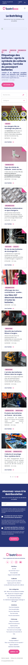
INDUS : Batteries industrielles (14, 595)
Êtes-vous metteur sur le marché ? (14, 642)
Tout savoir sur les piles (14, 627)
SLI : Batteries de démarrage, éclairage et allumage (14, 600)
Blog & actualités (14, 621)
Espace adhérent (14, 644)
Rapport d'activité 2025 (14, 575)
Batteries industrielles (14, 646)
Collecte (16, 246)
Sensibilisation (9, 164)
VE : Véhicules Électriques (14, 598)
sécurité (7, 123)
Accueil (14, 568)
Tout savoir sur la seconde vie (14, 632)
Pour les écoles (14, 613)
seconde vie (4, 51)
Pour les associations (14, 615)
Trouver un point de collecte (7, 2)
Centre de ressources (14, 623)
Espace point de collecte (14, 583)
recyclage (8, 246)
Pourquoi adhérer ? (14, 640)
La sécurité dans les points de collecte (14, 585)
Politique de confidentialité (17, 658)
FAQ (14, 634)
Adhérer (12, 652)
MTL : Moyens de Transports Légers (14, 593)
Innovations (12, 51)
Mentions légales (5, 658)
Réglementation (21, 51)
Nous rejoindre (14, 573)
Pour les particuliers (14, 609)
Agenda (20, 2)
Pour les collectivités (14, 611)
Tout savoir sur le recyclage (14, 630)
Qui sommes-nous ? (14, 570)
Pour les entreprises (14, 607)
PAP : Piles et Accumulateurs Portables (14, 591)
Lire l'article (6, 85)
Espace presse (14, 625)
